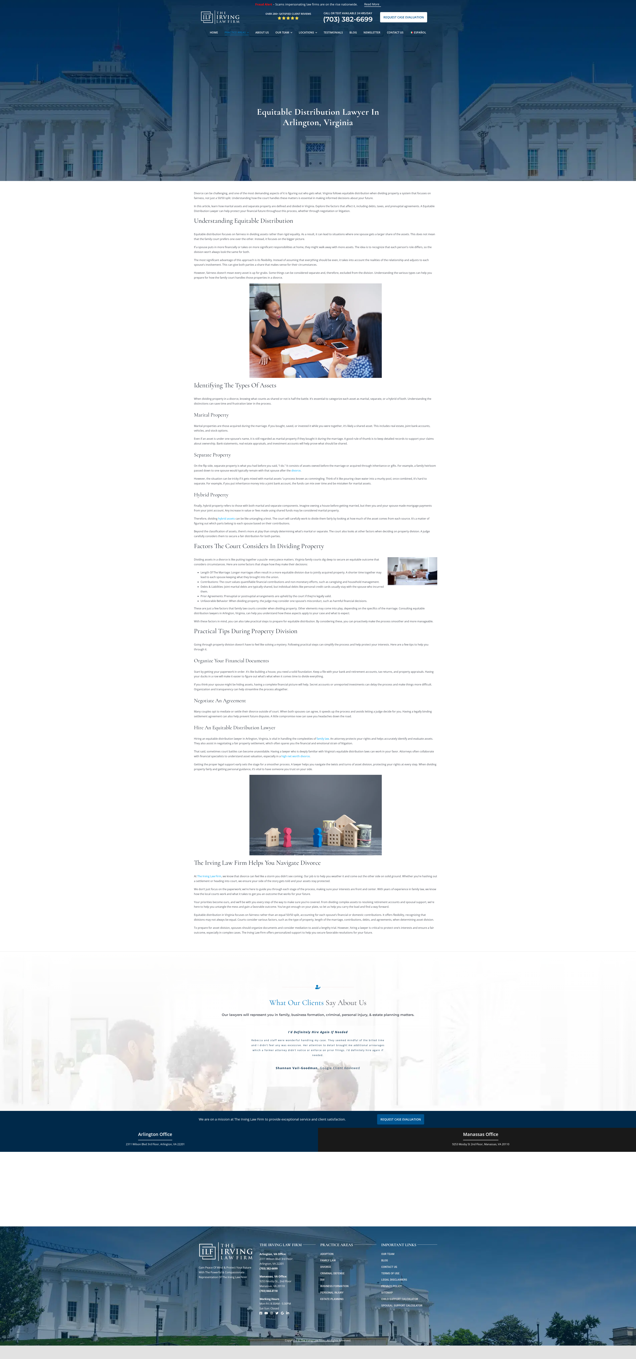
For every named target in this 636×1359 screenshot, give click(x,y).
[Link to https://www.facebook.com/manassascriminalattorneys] (261, 1313)
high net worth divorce (295, 756)
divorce (296, 470)
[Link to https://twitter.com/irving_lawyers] (276, 1313)
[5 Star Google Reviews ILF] (288, 17)
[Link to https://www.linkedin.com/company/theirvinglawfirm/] (287, 1313)
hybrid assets (226, 518)
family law (323, 738)
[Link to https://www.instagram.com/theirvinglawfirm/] (271, 1313)
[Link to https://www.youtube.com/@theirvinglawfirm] (266, 1313)
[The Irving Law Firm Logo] (220, 10)
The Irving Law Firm (209, 876)
